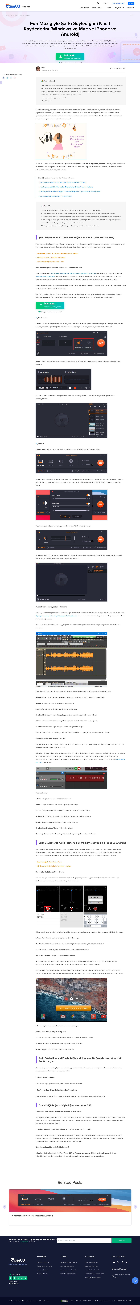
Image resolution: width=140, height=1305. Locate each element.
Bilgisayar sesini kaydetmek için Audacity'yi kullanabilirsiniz (56, 616)
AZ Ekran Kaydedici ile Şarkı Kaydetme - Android (54, 866)
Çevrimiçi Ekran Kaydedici (68, 1270)
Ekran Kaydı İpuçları (91, 1262)
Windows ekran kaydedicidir (45, 276)
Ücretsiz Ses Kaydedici (92, 1270)
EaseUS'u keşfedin (43, 1262)
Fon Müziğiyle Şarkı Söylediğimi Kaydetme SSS (56, 196)
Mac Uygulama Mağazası (93, 1277)
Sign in (131, 3)
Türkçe (105, 3)
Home (8, 15)
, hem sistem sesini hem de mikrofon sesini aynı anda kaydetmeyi (73, 273)
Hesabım (46, 1301)
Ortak (109, 8)
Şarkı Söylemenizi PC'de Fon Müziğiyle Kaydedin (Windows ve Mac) (63, 182)
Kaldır (10, 1301)
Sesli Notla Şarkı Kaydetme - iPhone (49, 862)
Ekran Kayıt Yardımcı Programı (20, 15)
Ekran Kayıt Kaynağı (91, 1266)
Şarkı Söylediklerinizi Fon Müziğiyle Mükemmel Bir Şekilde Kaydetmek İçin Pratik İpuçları (70, 191)
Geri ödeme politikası (20, 1301)
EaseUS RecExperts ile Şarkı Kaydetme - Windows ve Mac (57, 253)
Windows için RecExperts (68, 1262)
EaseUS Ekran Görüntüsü (68, 1274)
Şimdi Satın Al (97, 8)
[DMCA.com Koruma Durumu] (65, 1301)
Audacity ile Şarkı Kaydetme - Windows (51, 257)
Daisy (43, 67)
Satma (40, 1301)
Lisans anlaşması (42, 1270)
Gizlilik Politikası (42, 1274)
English (132, 15)
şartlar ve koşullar (32, 1301)
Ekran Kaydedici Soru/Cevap (94, 1274)
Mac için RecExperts (67, 1266)
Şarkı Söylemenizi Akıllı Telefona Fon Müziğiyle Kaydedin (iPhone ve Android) (66, 187)
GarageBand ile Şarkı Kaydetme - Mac (50, 261)
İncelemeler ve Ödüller (44, 1266)
